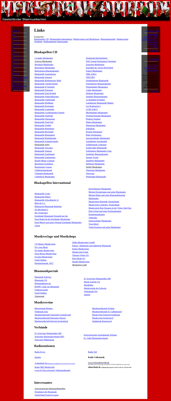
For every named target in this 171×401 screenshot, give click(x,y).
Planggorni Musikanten (96, 125)
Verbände (38, 41)
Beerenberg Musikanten (45, 68)
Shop (13, 50)
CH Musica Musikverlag (45, 244)
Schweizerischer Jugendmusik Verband (100, 335)
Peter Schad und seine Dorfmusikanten (105, 211)
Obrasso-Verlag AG (80, 255)
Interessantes (62, 41)
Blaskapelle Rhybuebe (44, 132)
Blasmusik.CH (41, 280)
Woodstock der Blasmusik (46, 392)
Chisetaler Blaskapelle (44, 173)
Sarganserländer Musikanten (98, 138)
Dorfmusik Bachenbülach (97, 58)
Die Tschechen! (41, 213)
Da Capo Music (41, 247)
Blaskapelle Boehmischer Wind (48, 80)
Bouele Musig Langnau (45, 161)
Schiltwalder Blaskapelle (96, 148)
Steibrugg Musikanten (95, 164)
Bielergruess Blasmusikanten (47, 71)
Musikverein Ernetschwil (102, 318)
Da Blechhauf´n (41, 210)
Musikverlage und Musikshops (86, 39)
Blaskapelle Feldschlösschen (47, 96)
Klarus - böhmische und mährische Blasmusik (91, 246)
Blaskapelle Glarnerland (45, 100)
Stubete (87, 295)
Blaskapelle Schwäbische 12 (47, 200)
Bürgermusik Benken (44, 308)
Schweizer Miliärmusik (44, 340)
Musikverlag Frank (80, 252)
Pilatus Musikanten (94, 122)
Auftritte (15, 39)
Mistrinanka (94, 198)
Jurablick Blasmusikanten (96, 96)
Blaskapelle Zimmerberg (45, 157)
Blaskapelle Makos (43, 197)
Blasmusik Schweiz (43, 277)
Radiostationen (50, 41)
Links (13, 69)
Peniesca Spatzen (93, 119)
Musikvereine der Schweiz (95, 288)
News (13, 35)
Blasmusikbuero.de (43, 283)
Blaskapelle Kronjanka (44, 106)
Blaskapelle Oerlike (43, 125)
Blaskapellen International (61, 39)
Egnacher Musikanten (95, 64)
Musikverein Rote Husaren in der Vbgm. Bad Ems (110, 208)
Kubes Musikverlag (80, 249)
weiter (155, 91)
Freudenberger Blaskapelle (97, 80)
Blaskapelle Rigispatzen (45, 135)
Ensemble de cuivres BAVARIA (99, 68)
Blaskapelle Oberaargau (45, 119)
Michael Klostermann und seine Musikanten (107, 192)
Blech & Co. (40, 203)
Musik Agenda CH (92, 282)
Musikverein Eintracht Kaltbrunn (106, 315)
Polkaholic (90, 128)
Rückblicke (16, 42)
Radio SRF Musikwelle (45, 367)
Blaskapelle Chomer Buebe (46, 84)
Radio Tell (92, 352)
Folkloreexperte (41, 290)
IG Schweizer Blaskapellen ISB (97, 279)
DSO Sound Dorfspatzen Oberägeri (101, 61)
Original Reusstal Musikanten (98, 116)
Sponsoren (15, 66)
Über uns (15, 46)
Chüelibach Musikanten (45, 177)
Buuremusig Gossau (43, 167)
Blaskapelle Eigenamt (44, 90)
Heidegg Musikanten (95, 93)
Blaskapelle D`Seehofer (45, 87)
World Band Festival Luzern (47, 395)
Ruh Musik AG (78, 258)
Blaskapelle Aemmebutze (45, 74)
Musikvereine (122, 39)
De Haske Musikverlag (44, 250)
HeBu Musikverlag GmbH (83, 242)
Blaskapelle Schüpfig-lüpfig (46, 141)
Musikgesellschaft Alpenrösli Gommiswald (53, 315)
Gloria (37, 226)
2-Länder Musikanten (44, 58)
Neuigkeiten (154, 59)
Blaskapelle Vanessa (43, 151)
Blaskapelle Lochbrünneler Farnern (49, 112)
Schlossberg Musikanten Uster (99, 151)
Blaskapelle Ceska (42, 193)
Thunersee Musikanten (95, 170)
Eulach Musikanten (94, 71)
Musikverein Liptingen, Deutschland (104, 205)
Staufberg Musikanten (95, 161)
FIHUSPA (90, 77)
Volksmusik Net (90, 291)
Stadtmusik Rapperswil (102, 321)
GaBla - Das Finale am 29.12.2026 (19, 78)
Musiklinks (88, 285)
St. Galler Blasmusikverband (96, 338)
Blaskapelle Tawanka (44, 148)
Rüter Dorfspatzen (93, 135)
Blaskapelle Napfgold (44, 116)
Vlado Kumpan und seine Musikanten (105, 227)
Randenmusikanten (97, 214)
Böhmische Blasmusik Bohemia (48, 206)
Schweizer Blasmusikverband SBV (49, 336)
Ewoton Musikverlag (43, 257)
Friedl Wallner (41, 260)
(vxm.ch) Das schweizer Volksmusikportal (52, 370)
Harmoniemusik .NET (44, 263)
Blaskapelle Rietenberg (44, 128)
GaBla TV (15, 62)
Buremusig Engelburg (44, 164)
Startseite (15, 31)
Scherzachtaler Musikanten (100, 221)
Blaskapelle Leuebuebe (44, 109)
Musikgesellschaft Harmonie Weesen (50, 318)
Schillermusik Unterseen (96, 145)
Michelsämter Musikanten (97, 112)
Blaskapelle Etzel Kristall (45, 93)
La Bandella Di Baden (95, 100)
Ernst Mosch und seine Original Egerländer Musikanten (58, 222)
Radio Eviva (40, 352)
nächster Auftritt (153, 31)
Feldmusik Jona (41, 311)
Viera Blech (94, 224)
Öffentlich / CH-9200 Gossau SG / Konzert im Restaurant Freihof (150, 42)
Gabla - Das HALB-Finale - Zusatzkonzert (151, 68)
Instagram (15, 73)
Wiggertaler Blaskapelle (96, 177)
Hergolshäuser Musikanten (100, 189)
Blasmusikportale (108, 39)
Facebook (15, 54)
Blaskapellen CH (41, 39)
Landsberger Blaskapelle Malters (100, 103)
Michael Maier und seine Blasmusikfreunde (107, 195)
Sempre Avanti (92, 157)
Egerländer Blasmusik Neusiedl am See (51, 216)
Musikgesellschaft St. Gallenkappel (107, 311)
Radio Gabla (16, 58)
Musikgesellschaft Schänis (103, 308)
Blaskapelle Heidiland (44, 103)
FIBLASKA (91, 74)
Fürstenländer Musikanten (97, 87)
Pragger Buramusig (94, 132)
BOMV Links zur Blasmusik (47, 287)
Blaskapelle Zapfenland (45, 154)
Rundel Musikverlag (81, 262)
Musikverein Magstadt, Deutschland (104, 201)
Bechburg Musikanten (44, 64)
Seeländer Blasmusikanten (97, 154)
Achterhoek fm (55, 363)
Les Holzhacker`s (93, 106)
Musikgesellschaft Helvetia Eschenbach (51, 321)
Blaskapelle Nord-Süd (44, 122)
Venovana (90, 173)
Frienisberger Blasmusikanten (98, 84)
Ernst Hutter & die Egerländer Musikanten (52, 219)
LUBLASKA (92, 109)
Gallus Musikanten (94, 90)
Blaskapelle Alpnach (43, 77)
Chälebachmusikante (43, 170)
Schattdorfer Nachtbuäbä (96, 141)
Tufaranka (93, 218)
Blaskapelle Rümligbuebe (45, 138)
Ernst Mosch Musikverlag (45, 254)
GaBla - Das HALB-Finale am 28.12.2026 (18, 86)
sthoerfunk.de (109, 367)
